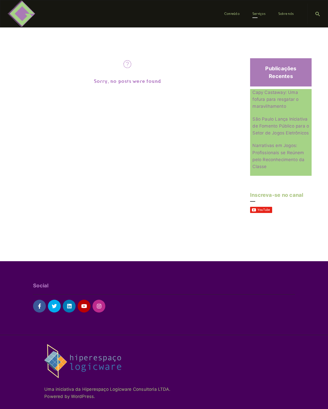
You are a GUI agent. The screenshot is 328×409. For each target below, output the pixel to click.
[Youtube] (84, 306)
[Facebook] (39, 306)
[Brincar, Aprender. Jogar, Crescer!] (21, 13)
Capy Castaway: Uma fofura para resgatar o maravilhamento (275, 99)
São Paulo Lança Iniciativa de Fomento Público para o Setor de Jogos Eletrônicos (280, 125)
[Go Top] (318, 398)
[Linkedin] (69, 306)
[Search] (318, 14)
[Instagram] (99, 306)
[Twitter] (54, 306)
